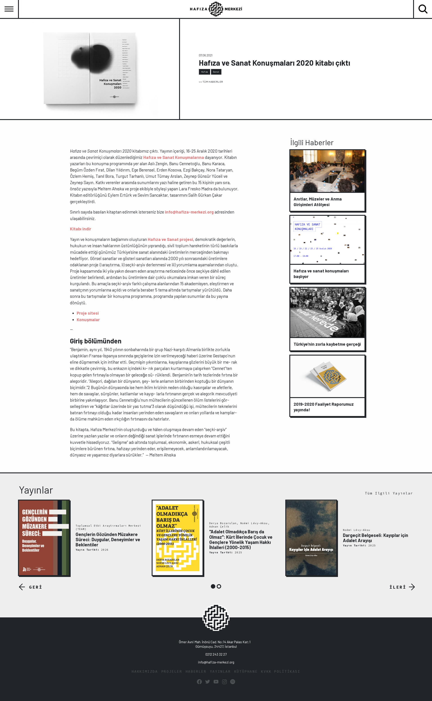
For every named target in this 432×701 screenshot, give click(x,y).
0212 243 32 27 (216, 654)
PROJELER (171, 672)
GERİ (36, 587)
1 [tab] (213, 586)
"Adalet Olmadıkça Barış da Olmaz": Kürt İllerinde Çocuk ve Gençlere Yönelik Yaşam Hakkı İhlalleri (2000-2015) (240, 539)
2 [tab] (219, 586)
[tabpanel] (82, 538)
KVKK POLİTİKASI (280, 672)
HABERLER (196, 672)
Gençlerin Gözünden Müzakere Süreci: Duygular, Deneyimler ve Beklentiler (108, 539)
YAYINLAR (220, 672)
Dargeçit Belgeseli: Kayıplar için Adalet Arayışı (375, 537)
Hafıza (204, 71)
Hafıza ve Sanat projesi (170, 239)
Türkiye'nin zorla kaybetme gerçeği (327, 344)
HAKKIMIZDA (145, 672)
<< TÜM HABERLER (211, 81)
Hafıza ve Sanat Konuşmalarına (173, 157)
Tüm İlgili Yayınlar (389, 493)
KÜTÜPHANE (246, 672)
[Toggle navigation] (9, 9)
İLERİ (397, 587)
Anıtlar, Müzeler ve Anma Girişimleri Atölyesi (318, 201)
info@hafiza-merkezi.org (189, 211)
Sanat (216, 71)
